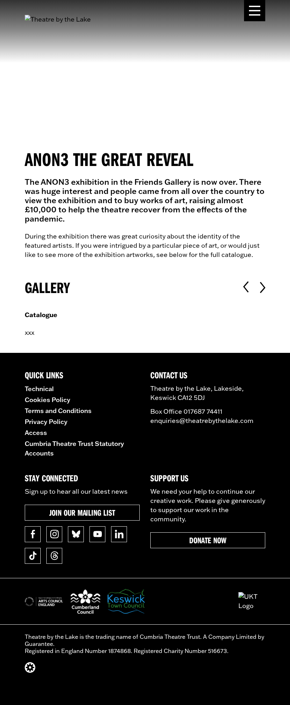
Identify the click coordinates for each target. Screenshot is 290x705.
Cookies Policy (47, 399)
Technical (39, 388)
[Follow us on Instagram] (54, 534)
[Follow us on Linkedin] (119, 534)
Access (36, 432)
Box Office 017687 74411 (186, 411)
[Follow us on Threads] (54, 556)
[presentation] (246, 287)
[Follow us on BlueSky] (76, 534)
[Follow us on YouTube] (97, 534)
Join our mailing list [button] (82, 512)
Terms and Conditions (58, 410)
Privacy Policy (46, 421)
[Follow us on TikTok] (33, 556)
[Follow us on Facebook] (33, 534)
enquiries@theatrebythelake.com (202, 421)
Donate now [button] (207, 540)
